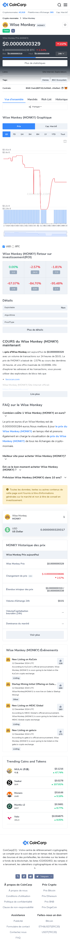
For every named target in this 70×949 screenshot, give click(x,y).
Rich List (46, 99)
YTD (54, 134)
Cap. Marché (51, 126)
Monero (18, 793)
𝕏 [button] (13, 31)
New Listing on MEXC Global (27, 705)
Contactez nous (18, 932)
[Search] (59, 5)
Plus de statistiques (35, 63)
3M (30, 134)
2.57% (62, 44)
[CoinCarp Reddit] (30, 876)
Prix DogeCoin (49, 907)
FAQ (18, 937)
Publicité (18, 921)
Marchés (32, 99)
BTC (17, 246)
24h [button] (60, 53)
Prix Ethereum (49, 896)
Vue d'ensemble (14, 99)
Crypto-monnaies (11, 18)
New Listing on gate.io (23, 730)
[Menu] (65, 5)
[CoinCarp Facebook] (24, 876)
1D (6, 134)
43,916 (22, 12)
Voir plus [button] (35, 634)
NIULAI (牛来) (21, 769)
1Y (45, 134)
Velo (16, 816)
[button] (44, 876)
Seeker (18, 781)
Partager (36, 106)
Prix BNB (49, 901)
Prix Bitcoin (49, 890)
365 (52, 12)
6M (37, 134)
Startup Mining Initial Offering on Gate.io (34, 684)
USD (8, 246)
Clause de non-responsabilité (18, 907)
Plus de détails (35, 329)
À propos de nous (18, 890)
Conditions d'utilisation (18, 896)
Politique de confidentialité (18, 901)
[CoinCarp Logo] (15, 5)
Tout (63, 134)
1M (22, 134)
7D (14, 134)
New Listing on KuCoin (24, 659)
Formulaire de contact (18, 926)
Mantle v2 (19, 804)
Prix (19, 126)
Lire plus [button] (35, 394)
